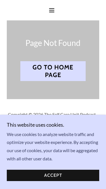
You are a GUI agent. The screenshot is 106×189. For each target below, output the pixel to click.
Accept (53, 175)
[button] (53, 10)
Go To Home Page (53, 71)
